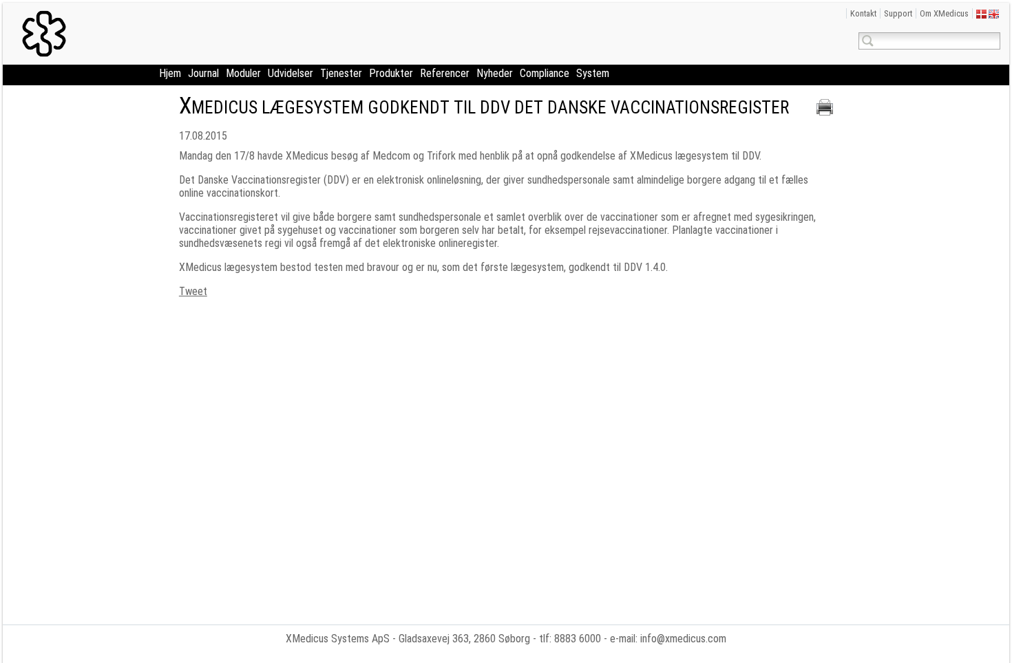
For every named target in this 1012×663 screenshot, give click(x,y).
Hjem (170, 73)
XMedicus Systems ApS (338, 638)
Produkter (391, 73)
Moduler (243, 73)
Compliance (544, 73)
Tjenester (341, 73)
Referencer (445, 73)
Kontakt (863, 13)
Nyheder (494, 73)
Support (898, 13)
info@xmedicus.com (683, 638)
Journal (203, 73)
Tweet (193, 291)
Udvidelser (290, 73)
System (592, 73)
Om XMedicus (944, 13)
